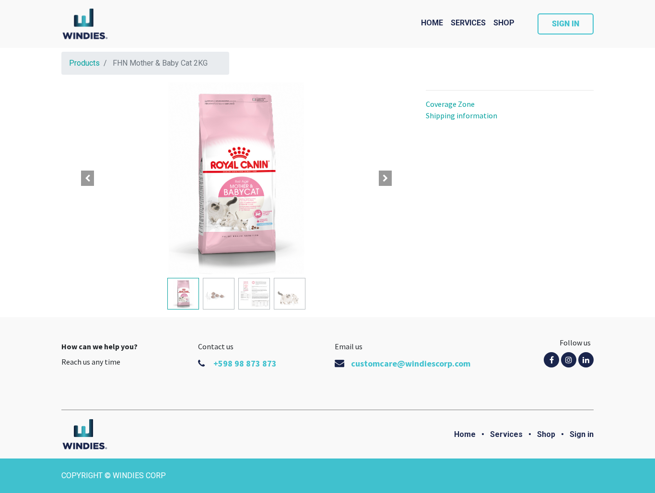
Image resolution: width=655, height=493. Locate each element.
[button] (87, 178)
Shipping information (461, 115)
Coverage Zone (450, 104)
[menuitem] (432, 23)
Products (84, 63)
